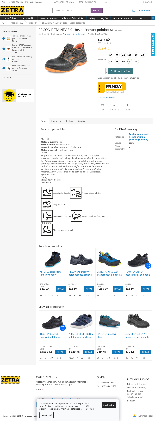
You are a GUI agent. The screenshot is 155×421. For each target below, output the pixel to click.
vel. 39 (80, 358)
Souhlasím (108, 405)
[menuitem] (9, 18)
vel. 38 (71, 358)
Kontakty (131, 400)
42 (51, 295)
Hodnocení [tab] (56, 121)
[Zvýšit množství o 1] (106, 69)
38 (46, 358)
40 (132, 358)
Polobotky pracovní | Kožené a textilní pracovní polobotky (139, 137)
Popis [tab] (43, 121)
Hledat (97, 10)
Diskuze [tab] (69, 121)
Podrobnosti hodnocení (74, 34)
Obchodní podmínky (64, 2)
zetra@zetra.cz (107, 382)
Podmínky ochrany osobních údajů (135, 392)
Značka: (98, 34)
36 (98, 358)
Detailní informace (106, 97)
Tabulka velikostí (87, 2)
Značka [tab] (81, 121)
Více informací (87, 408)
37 (41, 358)
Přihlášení (131, 384)
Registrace (143, 384)
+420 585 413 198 (108, 386)
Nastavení (47, 415)
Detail (60, 351)
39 (51, 358)
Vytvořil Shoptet (145, 415)
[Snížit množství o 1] (106, 72)
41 (137, 358)
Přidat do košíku (122, 71)
